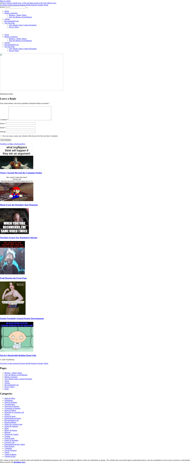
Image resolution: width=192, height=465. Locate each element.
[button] (96, 31)
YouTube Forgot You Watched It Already (18, 237)
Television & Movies (11, 406)
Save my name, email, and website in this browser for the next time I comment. (30, 136)
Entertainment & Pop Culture (14, 444)
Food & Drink (9, 438)
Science (7, 414)
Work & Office (9, 398)
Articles (7, 19)
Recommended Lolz (11, 21)
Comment (4, 120)
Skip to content (5, 1)
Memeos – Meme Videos (17, 15)
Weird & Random (10, 402)
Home (6, 389)
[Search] (27, 7)
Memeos (7, 432)
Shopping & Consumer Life (14, 412)
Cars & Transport (10, 450)
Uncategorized (9, 404)
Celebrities (8, 448)
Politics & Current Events (13, 424)
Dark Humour (9, 446)
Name (3, 123)
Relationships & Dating (12, 418)
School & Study (10, 416)
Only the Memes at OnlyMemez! (20, 17)
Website (3, 132)
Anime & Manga (10, 454)
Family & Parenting (11, 440)
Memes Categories (10, 13)
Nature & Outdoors (11, 426)
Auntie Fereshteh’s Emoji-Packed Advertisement (22, 318)
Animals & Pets (9, 456)
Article (6, 452)
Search (2, 7)
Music (6, 428)
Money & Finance (10, 430)
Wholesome (8, 400)
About (6, 11)
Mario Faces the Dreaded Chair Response (19, 205)
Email (2, 128)
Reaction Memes (10, 422)
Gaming (7, 436)
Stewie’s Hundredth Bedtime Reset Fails (18, 355)
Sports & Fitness (10, 410)
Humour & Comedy (11, 434)
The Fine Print (9, 23)
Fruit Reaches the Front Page (13, 278)
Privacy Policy (14, 27)
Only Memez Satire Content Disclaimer (23, 25)
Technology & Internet (12, 408)
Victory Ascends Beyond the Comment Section (21, 173)
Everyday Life (9, 442)
